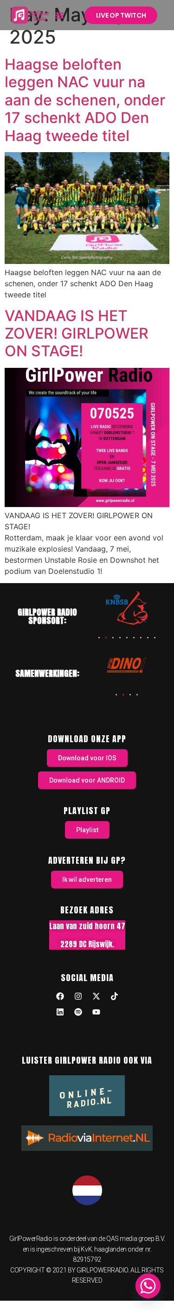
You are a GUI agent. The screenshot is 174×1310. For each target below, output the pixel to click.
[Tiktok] (114, 996)
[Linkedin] (60, 1012)
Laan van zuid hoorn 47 (87, 925)
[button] (59, 15)
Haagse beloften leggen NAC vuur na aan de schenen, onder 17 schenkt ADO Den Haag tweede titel (85, 100)
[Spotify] (78, 1012)
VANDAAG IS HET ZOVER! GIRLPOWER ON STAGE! (76, 333)
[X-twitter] (96, 996)
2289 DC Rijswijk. (87, 944)
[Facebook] (60, 996)
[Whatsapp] (148, 1285)
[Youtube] (96, 1012)
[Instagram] (78, 996)
